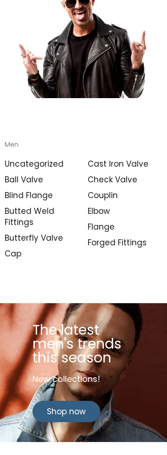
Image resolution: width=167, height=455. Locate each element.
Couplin (103, 195)
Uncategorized (34, 163)
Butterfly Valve (34, 237)
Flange (101, 226)
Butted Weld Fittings (29, 217)
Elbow (99, 211)
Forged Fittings (117, 242)
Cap (13, 253)
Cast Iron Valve (118, 163)
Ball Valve (24, 179)
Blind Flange (29, 195)
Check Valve (112, 179)
